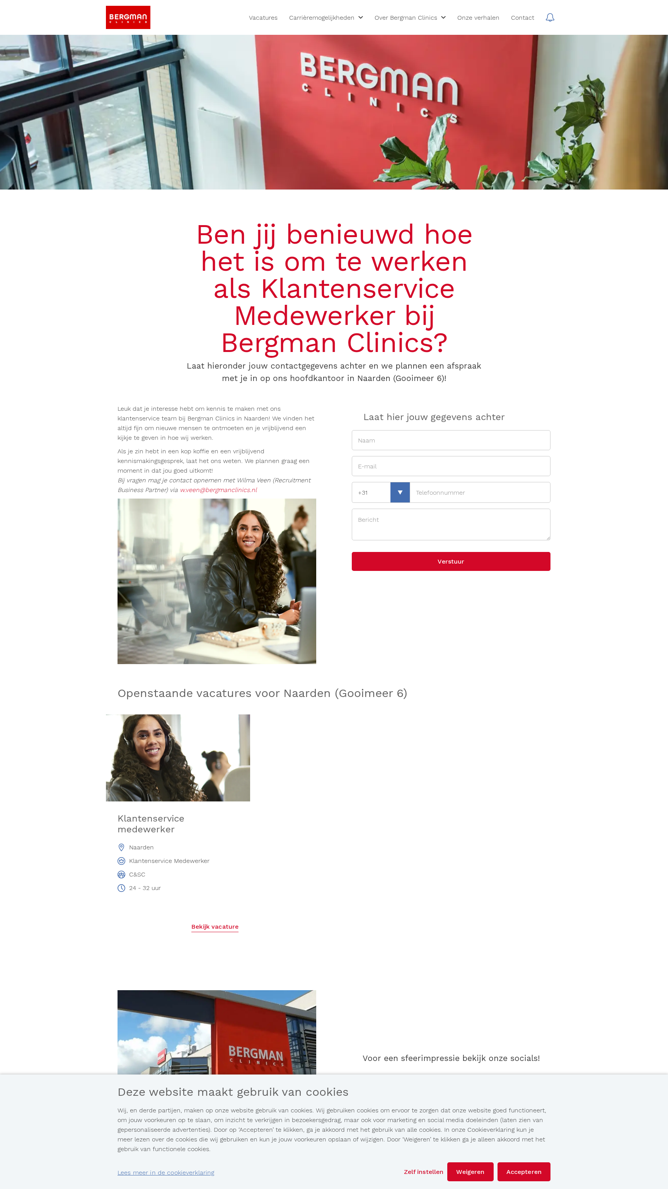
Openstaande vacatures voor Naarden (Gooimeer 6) (262, 693)
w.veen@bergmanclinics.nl (218, 490)
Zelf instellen (424, 1171)
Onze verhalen (478, 17)
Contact (522, 17)
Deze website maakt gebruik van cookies (233, 1092)
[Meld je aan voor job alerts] (550, 17)
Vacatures (263, 17)
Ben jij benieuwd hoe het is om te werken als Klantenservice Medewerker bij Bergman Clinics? (334, 288)
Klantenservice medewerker (151, 824)
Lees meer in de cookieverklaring (166, 1172)
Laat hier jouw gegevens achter (434, 417)
